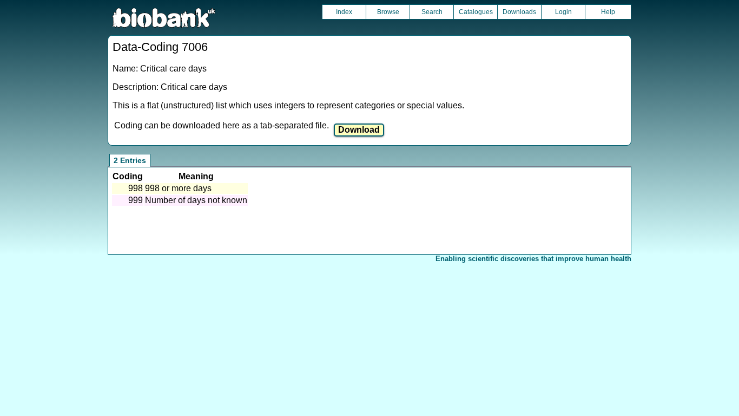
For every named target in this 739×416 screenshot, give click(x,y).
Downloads (519, 12)
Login (563, 12)
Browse (388, 12)
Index (344, 12)
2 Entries (130, 160)
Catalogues (476, 12)
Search (432, 12)
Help (608, 12)
